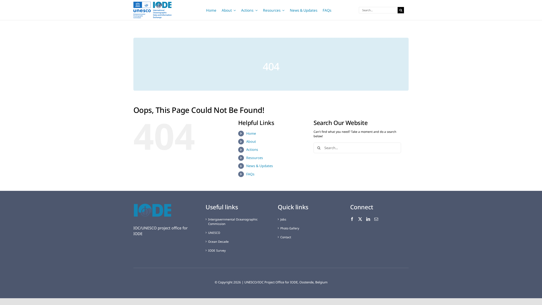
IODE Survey (217, 250)
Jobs (283, 219)
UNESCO (214, 233)
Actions (252, 149)
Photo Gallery (289, 228)
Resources (254, 157)
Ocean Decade (218, 242)
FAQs (250, 174)
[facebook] (352, 219)
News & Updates (259, 166)
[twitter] (360, 219)
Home (251, 133)
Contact (285, 237)
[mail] (376, 219)
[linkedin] (368, 219)
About (251, 141)
